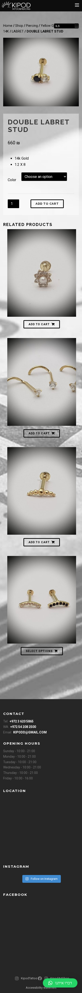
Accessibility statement (41, 987)
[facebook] (40, 980)
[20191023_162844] (41, 72)
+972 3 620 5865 (21, 721)
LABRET (18, 31)
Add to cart (47, 203)
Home (7, 26)
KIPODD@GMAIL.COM (30, 732)
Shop (19, 26)
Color (12, 180)
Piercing (32, 26)
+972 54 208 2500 (23, 727)
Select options (39, 651)
